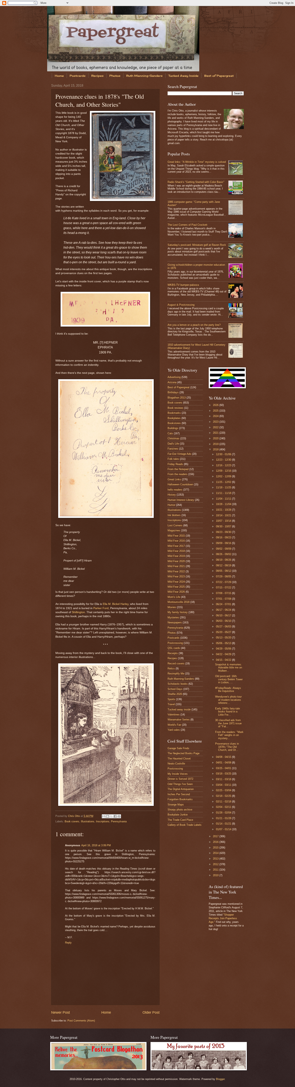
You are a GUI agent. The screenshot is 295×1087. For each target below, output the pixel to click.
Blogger (220, 1079)
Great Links (174, 479)
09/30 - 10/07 (224, 526)
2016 (216, 841)
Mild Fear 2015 (176, 535)
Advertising (174, 377)
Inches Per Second (179, 794)
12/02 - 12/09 (224, 476)
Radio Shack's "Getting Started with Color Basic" (196, 181)
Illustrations (87, 821)
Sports (171, 699)
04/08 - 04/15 (224, 756)
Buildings (173, 428)
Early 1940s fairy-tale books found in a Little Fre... (227, 711)
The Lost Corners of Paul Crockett (187, 224)
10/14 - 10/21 (224, 515)
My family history (178, 612)
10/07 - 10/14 (224, 520)
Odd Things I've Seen (180, 784)
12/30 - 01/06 (224, 454)
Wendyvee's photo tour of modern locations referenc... (228, 699)
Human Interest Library (181, 499)
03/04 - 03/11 (224, 784)
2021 (216, 432)
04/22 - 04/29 (224, 654)
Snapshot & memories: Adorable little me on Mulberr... (228, 667)
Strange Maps (176, 804)
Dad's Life (173, 443)
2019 (216, 444)
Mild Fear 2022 (176, 571)
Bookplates (174, 418)
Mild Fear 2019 (176, 555)
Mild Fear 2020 (176, 561)
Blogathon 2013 (177, 397)
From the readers (177, 474)
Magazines (174, 530)
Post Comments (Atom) (81, 1020)
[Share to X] (111, 816)
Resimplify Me (176, 673)
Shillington (78, 612)
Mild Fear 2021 (176, 566)
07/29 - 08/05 (224, 576)
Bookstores (174, 423)
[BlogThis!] (108, 816)
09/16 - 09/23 (224, 537)
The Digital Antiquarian (181, 789)
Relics (171, 668)
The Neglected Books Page (183, 753)
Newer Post (60, 1012)
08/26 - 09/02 (224, 554)
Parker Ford (101, 608)
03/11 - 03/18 (224, 779)
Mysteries (173, 617)
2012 (216, 864)
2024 (216, 416)
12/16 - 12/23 (224, 465)
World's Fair (174, 724)
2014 (216, 852)
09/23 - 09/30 (224, 532)
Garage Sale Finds (178, 748)
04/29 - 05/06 (224, 648)
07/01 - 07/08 (224, 598)
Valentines (174, 714)
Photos (114, 75)
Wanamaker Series (179, 719)
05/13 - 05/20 (224, 637)
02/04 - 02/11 (224, 806)
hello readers (175, 489)
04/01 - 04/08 (224, 762)
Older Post (151, 1012)
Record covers (176, 663)
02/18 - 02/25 (224, 795)
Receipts (173, 653)
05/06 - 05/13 (224, 643)
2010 (216, 875)
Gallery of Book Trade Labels (184, 824)
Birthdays (173, 392)
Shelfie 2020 (175, 694)
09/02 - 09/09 (224, 548)
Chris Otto (74, 816)
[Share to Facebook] (115, 816)
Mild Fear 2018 (176, 550)
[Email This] (104, 816)
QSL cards (174, 648)
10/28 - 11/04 (224, 504)
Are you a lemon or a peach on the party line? (194, 324)
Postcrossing (175, 642)
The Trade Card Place (180, 819)
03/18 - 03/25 (224, 773)
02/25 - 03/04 (224, 790)
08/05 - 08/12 (224, 570)
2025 (216, 410)
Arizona (172, 382)
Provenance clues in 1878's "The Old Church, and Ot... (227, 746)
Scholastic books (178, 683)
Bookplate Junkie (178, 814)
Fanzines (173, 448)
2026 (216, 405)
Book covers (72, 821)
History (172, 494)
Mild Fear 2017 (176, 545)
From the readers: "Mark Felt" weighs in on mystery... (229, 735)
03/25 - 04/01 (224, 768)
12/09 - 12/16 (224, 470)
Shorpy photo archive (180, 809)
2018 (216, 449)
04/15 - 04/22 (224, 659)
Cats (170, 433)
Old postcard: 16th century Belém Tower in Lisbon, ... (229, 679)
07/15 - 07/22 (224, 587)
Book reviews (175, 407)
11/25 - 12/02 (224, 482)
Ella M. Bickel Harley (115, 603)
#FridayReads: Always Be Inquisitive (228, 689)
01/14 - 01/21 (224, 823)
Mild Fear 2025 (176, 586)
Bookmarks (174, 412)
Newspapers (175, 622)
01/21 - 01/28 (224, 818)
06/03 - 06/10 (224, 620)
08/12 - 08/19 (224, 565)
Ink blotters (174, 515)
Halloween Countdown (180, 484)
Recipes (97, 75)
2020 (216, 438)
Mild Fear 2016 (176, 540)
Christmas (173, 438)
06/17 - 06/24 (224, 609)
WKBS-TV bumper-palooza (183, 284)
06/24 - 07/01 (224, 604)
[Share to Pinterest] (119, 816)
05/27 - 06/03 (224, 626)
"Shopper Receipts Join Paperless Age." (223, 918)
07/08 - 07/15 (224, 593)
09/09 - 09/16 (224, 543)
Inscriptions (102, 821)
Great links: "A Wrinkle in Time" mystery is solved (197, 161)
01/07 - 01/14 (224, 829)
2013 (216, 858)
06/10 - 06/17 (224, 615)
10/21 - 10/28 (224, 509)
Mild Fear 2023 (176, 576)
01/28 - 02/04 (224, 812)
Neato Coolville (176, 763)
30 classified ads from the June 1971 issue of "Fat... (228, 723)
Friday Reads (175, 464)
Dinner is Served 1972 (180, 778)
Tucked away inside (179, 709)
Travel (171, 704)
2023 (216, 421)
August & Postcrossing (181, 304)
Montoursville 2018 (178, 601)
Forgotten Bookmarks (180, 799)
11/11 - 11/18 (224, 493)
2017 (216, 836)
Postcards (77, 75)
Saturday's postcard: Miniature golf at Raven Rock (197, 244)
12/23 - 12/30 (224, 459)
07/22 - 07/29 (224, 582)
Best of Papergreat (219, 75)
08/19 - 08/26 (224, 559)
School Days (175, 689)
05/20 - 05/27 (224, 632)
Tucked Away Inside (183, 75)
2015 (216, 847)
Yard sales (174, 729)
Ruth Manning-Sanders (144, 75)
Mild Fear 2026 (176, 591)
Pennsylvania (119, 821)
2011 (216, 869)
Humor (171, 504)
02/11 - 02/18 (224, 801)
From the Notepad (178, 469)
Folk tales (173, 458)
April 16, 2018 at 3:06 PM (96, 845)
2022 (216, 427)
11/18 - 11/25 (224, 487)
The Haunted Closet (179, 758)
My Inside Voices (178, 773)
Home (59, 75)
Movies (172, 607)
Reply (68, 942)
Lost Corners (175, 525)
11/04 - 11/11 (224, 498)
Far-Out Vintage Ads (179, 453)
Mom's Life (174, 596)
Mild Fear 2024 (176, 581)
